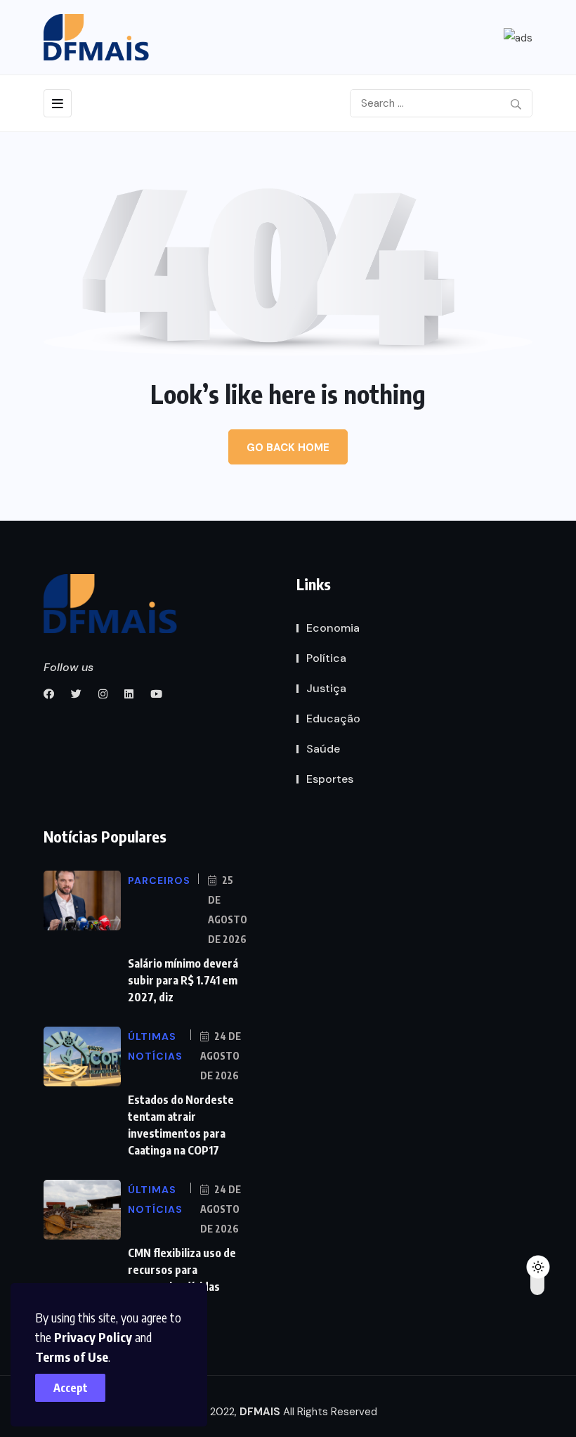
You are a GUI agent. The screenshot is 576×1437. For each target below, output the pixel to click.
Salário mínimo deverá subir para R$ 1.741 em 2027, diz (183, 980)
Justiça (326, 688)
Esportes (329, 779)
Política (326, 658)
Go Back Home (288, 448)
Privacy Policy (93, 1337)
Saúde (323, 748)
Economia (333, 627)
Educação (333, 718)
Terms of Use (71, 1356)
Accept (70, 1388)
